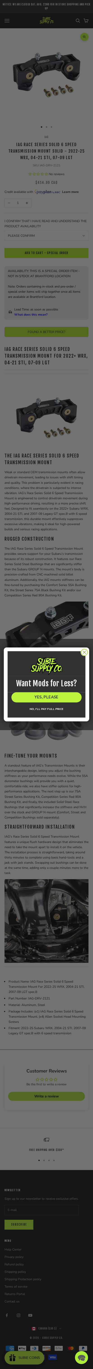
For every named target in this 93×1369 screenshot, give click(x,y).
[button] (81, 1357)
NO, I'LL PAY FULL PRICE (46, 709)
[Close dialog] (84, 652)
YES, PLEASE (47, 697)
